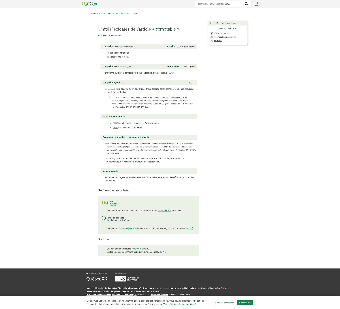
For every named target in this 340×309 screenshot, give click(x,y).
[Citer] (211, 23)
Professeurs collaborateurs (98, 295)
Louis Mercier (175, 288)
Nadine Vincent (191, 288)
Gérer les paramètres (224, 303)
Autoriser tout (245, 303)
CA (169, 210)
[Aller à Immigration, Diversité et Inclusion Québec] (96, 281)
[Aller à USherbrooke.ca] (127, 281)
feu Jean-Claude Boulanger (124, 295)
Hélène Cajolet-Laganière (106, 288)
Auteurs (89, 288)
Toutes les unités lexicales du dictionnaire (114, 13)
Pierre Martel (124, 288)
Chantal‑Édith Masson (142, 288)
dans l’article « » (128, 127)
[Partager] (217, 23)
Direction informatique (135, 291)
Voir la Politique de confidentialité (179, 304)
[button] (256, 4)
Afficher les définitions (111, 35)
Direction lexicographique (97, 291)
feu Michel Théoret (159, 295)
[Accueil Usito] (87, 4)
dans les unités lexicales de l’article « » (136, 123)
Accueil (94, 13)
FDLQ (189, 228)
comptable (162, 210)
